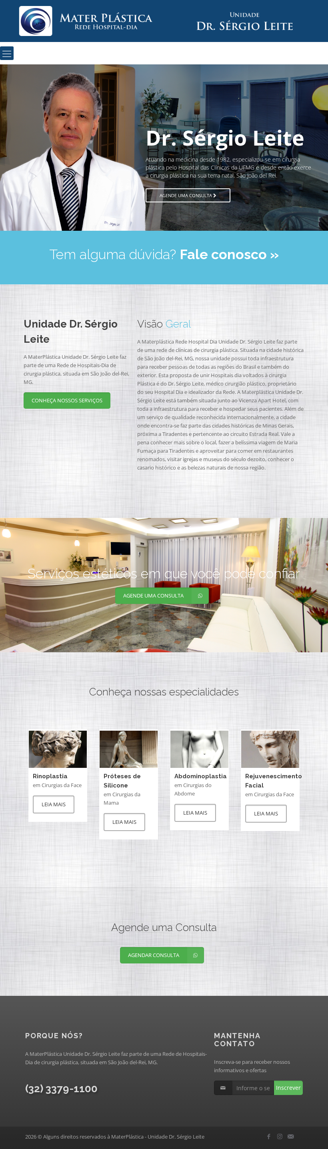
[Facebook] (269, 1136)
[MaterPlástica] (164, 21)
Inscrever (288, 1087)
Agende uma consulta (129, 187)
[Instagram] (280, 1136)
